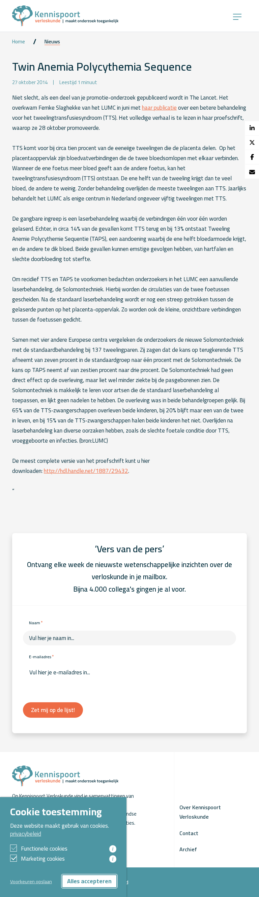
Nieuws (52, 41)
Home (18, 41)
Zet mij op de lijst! (53, 710)
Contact (188, 833)
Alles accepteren (89, 881)
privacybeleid (25, 833)
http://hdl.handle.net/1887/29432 (86, 470)
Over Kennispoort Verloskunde (200, 811)
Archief (188, 849)
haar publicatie (159, 107)
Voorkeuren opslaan (31, 881)
